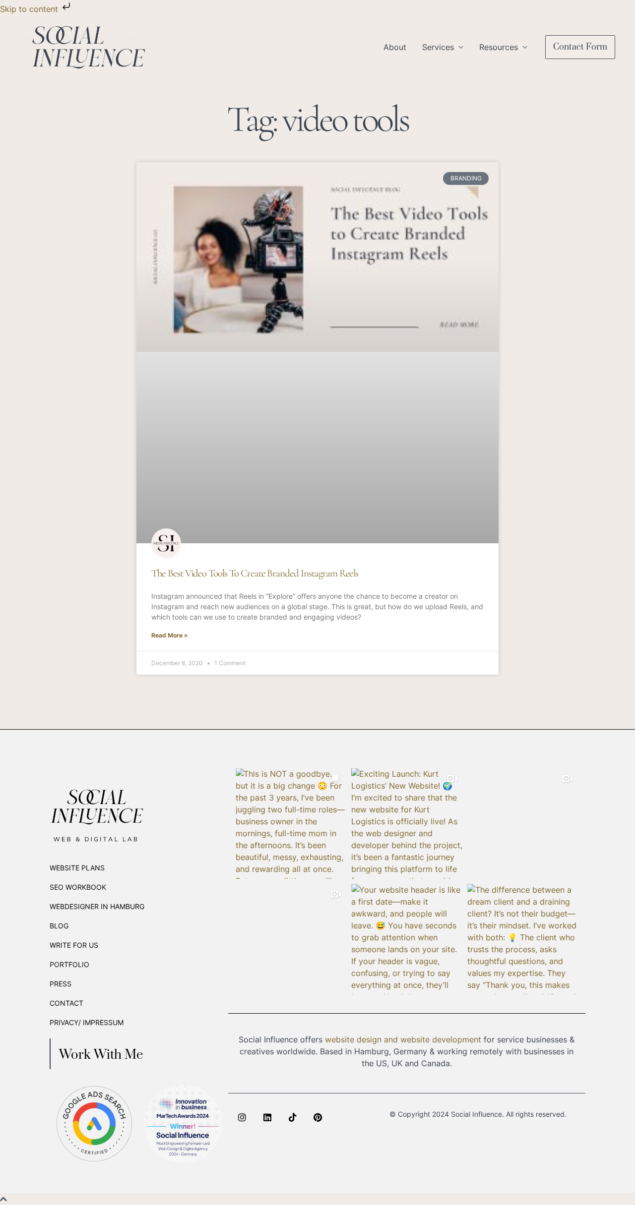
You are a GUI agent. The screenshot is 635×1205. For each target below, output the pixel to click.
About (394, 47)
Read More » (169, 635)
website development (440, 1039)
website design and (361, 1039)
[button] (580, 47)
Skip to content (30, 9)
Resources (498, 47)
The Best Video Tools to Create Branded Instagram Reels (254, 573)
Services (438, 47)
